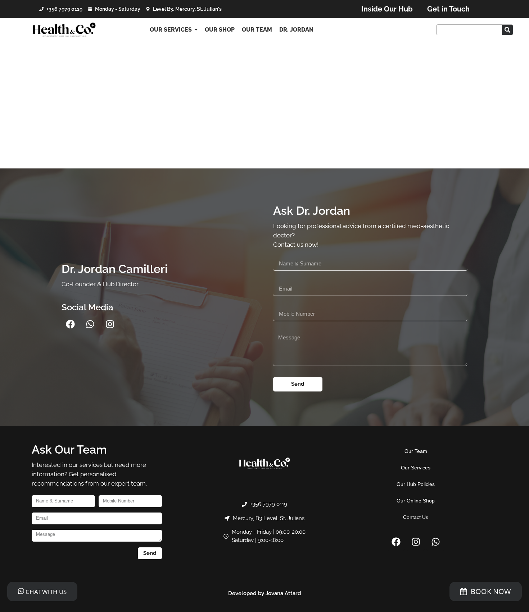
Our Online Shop (416, 501)
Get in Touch (448, 9)
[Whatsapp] (90, 324)
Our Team (415, 451)
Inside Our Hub (387, 9)
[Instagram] (110, 324)
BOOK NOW (491, 591)
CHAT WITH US (45, 592)
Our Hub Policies (416, 484)
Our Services (415, 467)
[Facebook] (71, 324)
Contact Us (415, 517)
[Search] (507, 30)
